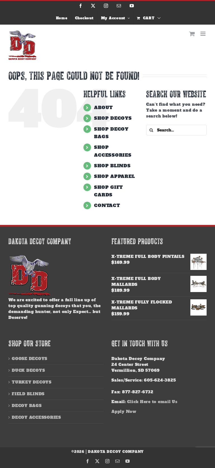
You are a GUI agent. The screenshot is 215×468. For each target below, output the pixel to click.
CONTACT (107, 205)
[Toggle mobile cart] (192, 34)
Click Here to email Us (152, 401)
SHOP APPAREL (114, 176)
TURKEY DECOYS (32, 382)
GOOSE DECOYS (29, 358)
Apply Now (123, 411)
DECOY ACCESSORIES (36, 417)
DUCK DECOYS (28, 370)
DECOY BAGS (27, 405)
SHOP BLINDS (112, 166)
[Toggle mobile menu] (203, 34)
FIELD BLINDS (28, 394)
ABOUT (103, 107)
